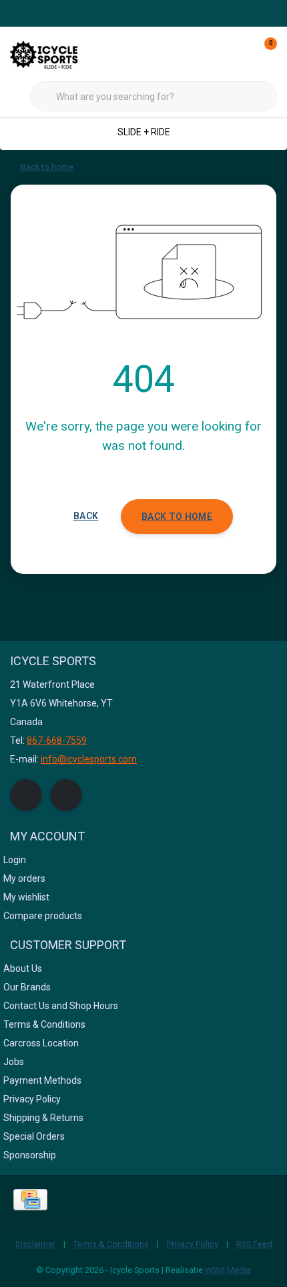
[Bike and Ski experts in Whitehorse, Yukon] (60, 53)
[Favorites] (239, 53)
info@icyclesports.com (89, 759)
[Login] (213, 53)
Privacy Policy (192, 1244)
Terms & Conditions (111, 1244)
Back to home (176, 516)
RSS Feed (254, 1244)
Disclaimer (35, 1244)
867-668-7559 (57, 740)
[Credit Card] (30, 1199)
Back (85, 516)
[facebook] (26, 795)
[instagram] (66, 795)
